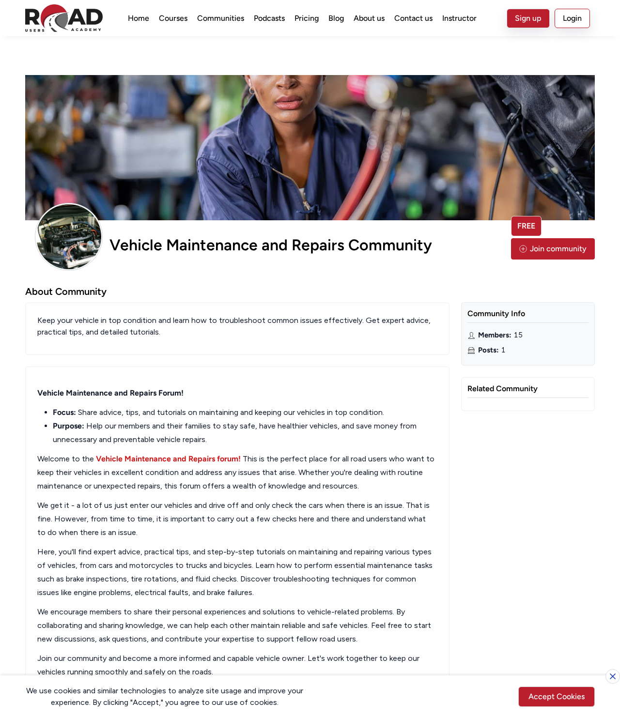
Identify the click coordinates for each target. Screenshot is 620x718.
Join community (558, 248)
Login (572, 18)
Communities (220, 18)
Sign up (528, 18)
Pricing (306, 18)
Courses (173, 18)
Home (138, 18)
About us (369, 18)
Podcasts (269, 18)
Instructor (459, 18)
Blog (336, 18)
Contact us (413, 18)
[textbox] (237, 532)
